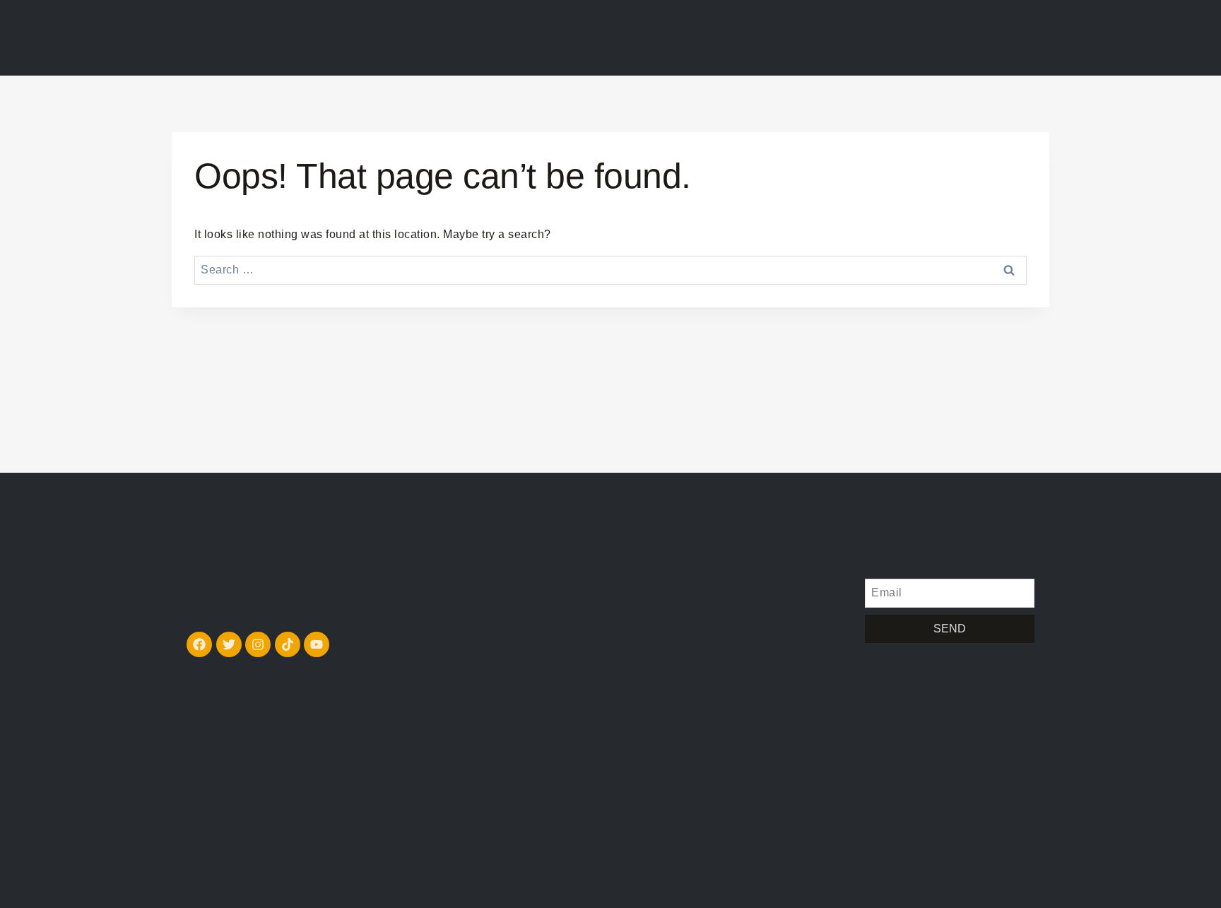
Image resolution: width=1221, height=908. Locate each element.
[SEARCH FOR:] (610, 270)
